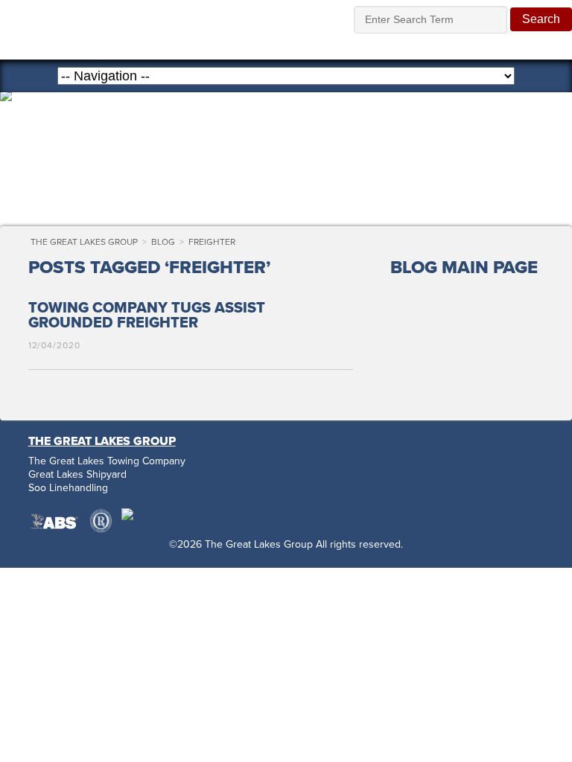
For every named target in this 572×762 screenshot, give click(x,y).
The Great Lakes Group (155, 30)
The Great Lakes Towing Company (106, 461)
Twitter (436, 468)
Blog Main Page (464, 267)
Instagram (472, 468)
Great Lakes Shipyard (77, 475)
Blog (163, 242)
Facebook (401, 468)
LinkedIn (508, 468)
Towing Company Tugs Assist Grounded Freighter (146, 315)
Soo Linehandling (68, 488)
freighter (211, 242)
